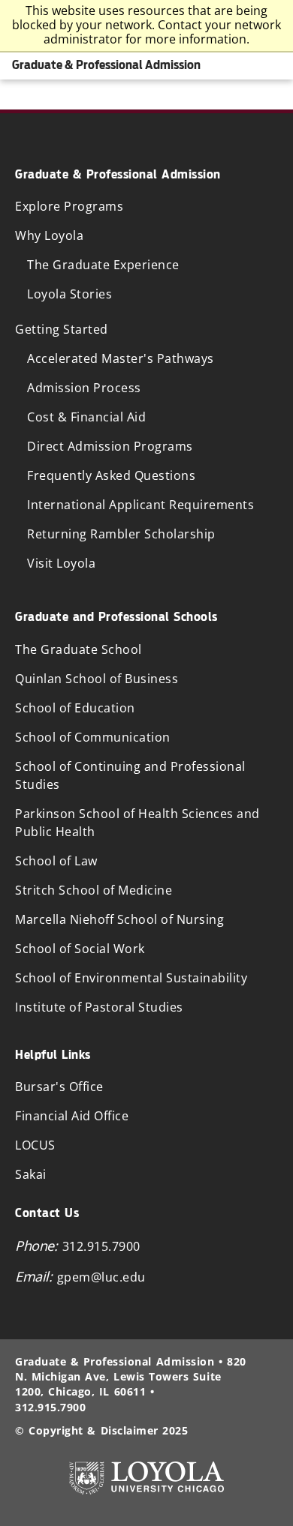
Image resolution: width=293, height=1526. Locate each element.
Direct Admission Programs (110, 446)
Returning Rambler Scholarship (121, 534)
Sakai (31, 1174)
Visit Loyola (61, 563)
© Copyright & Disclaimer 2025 (101, 1430)
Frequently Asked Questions (111, 475)
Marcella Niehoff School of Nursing (119, 919)
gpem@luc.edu (101, 1277)
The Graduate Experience (103, 264)
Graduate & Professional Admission (106, 65)
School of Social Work (80, 948)
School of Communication (93, 737)
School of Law (56, 861)
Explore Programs (69, 206)
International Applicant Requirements (140, 504)
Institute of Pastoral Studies (99, 1007)
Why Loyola (49, 235)
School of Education (75, 708)
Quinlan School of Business (96, 678)
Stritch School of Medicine (93, 890)
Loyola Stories (69, 294)
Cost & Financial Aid (86, 417)
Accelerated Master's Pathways (120, 358)
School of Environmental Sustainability (131, 978)
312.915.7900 (101, 1246)
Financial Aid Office (71, 1116)
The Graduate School (78, 649)
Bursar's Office (59, 1086)
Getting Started (61, 329)
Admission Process (84, 387)
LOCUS (35, 1145)
